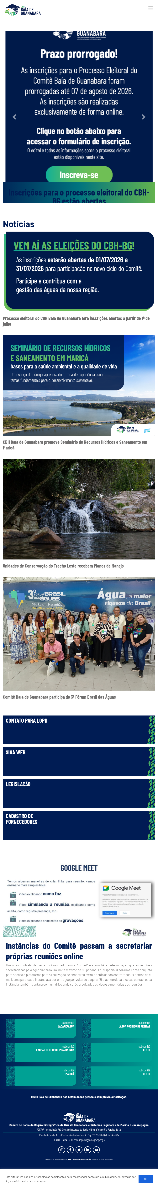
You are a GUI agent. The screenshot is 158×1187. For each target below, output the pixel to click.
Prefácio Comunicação (79, 1159)
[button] (14, 117)
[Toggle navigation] (150, 8)
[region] (79, 1178)
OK (146, 1179)
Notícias (18, 224)
